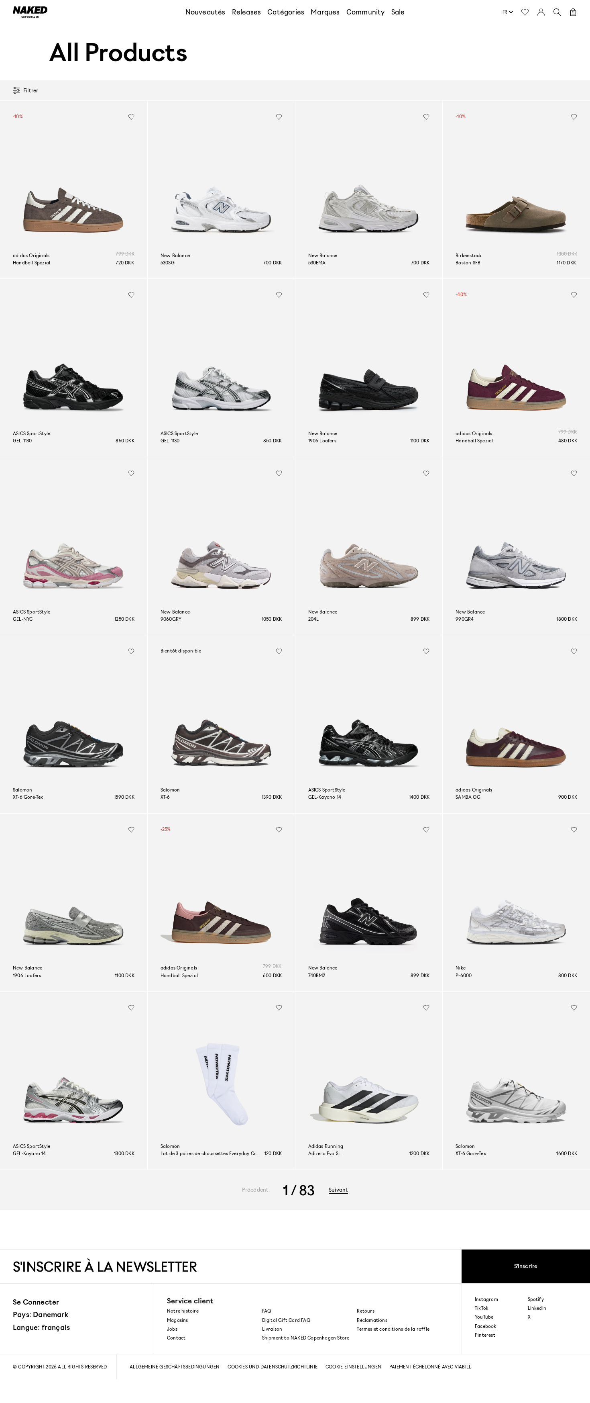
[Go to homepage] (30, 12)
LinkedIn (537, 1308)
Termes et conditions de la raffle (393, 1329)
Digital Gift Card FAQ (286, 1320)
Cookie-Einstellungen (353, 1367)
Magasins (177, 1320)
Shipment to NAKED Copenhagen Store (306, 1338)
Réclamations (372, 1320)
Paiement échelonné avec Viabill (430, 1367)
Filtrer (30, 90)
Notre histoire (183, 1311)
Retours (365, 1311)
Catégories (285, 11)
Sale (398, 11)
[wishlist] (131, 117)
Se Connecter (36, 1301)
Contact (176, 1338)
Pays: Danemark (40, 1314)
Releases (246, 11)
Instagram (486, 1299)
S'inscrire (526, 1265)
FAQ (266, 1311)
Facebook (485, 1326)
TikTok (481, 1308)
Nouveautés (205, 11)
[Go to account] (541, 12)
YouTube (484, 1317)
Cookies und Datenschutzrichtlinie (272, 1367)
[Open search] (557, 12)
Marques (325, 11)
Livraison (272, 1329)
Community (365, 11)
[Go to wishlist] (525, 12)
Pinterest (485, 1335)
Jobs (172, 1329)
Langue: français (41, 1327)
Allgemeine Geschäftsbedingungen (175, 1367)
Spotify (536, 1299)
